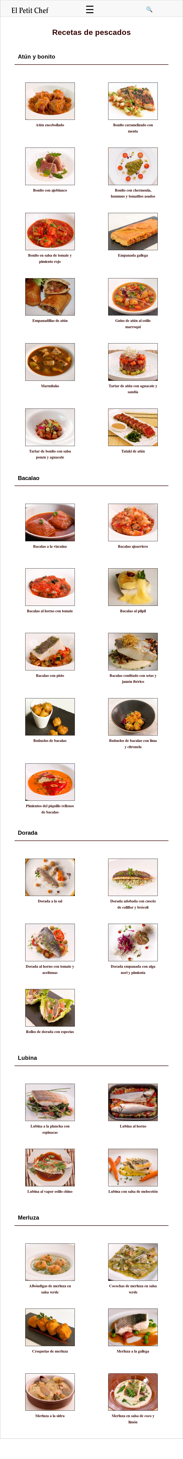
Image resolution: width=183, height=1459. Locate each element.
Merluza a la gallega (133, 1351)
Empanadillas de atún (50, 320)
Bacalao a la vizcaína (50, 546)
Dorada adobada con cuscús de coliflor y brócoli (133, 904)
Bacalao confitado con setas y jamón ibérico (133, 678)
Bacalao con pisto (50, 675)
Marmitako (50, 385)
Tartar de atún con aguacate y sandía (133, 389)
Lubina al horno (133, 1126)
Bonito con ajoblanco (50, 190)
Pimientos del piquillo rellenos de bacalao (50, 809)
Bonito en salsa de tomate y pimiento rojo (50, 258)
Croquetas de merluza (50, 1351)
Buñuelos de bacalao (49, 740)
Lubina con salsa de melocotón (133, 1191)
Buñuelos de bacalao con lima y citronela (133, 743)
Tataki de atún (133, 451)
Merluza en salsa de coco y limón (133, 1419)
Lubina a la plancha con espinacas (50, 1129)
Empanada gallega (133, 255)
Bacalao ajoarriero (133, 546)
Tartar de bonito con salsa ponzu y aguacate (50, 454)
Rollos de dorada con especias (50, 1031)
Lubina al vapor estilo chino (49, 1191)
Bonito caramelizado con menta (133, 128)
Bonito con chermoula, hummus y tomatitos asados (133, 193)
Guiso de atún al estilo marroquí (133, 323)
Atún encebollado (50, 124)
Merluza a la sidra (50, 1415)
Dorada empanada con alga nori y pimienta (133, 969)
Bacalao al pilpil (133, 610)
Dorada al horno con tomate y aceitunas (50, 969)
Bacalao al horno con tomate (50, 610)
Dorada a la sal (50, 901)
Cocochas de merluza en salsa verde (133, 1289)
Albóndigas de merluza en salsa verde (50, 1289)
